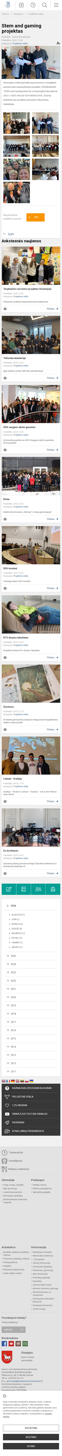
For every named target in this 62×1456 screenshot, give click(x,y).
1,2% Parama (19, 1105)
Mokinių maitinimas (18, 1169)
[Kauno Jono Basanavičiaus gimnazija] (7, 4)
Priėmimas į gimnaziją (43, 1270)
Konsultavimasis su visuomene (42, 1293)
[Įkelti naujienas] (21, 5)
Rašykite (8, 1329)
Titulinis (5, 14)
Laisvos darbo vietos (42, 1285)
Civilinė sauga (39, 1309)
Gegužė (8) (17, 929)
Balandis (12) (18, 933)
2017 (13, 1022)
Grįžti (11, 234)
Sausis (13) (17, 947)
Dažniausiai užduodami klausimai (32, 1088)
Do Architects (10, 850)
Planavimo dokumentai (13, 1270)
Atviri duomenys (40, 1274)
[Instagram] (18, 1343)
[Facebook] (4, 1343)
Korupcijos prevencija (42, 1305)
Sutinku (31, 1446)
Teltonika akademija (14, 358)
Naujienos (19, 14)
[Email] (25, 1343)
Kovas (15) (17, 938)
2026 (13, 905)
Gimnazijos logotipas (42, 1267)
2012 (13, 1063)
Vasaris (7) (17, 942)
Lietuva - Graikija (12, 778)
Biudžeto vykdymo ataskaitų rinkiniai (16, 1253)
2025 (13, 956)
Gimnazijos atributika (13, 1196)
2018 (13, 1013)
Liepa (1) (16, 919)
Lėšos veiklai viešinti (12, 1273)
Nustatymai (31, 1428)
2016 (13, 1030)
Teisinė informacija (41, 1263)
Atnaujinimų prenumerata (28, 1131)
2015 (13, 1038)
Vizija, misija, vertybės (13, 1185)
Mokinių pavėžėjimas (42, 1188)
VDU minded (10, 568)
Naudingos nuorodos (42, 1252)
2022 (13, 980)
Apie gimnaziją (10, 1188)
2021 (13, 989)
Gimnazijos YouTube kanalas (29, 1114)
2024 (13, 964)
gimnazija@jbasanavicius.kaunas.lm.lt (25, 1381)
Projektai (7, 1266)
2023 (13, 972)
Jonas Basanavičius (12, 1192)
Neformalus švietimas (43, 1256)
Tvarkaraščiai (15, 1152)
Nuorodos (37, 1281)
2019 (13, 1005)
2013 (13, 1055)
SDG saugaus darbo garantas (19, 427)
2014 (13, 1046)
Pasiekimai (18, 1122)
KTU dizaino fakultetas (15, 637)
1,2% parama (38, 1259)
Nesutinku (31, 1437)
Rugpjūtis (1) (18, 915)
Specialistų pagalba (41, 1192)
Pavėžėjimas (15, 1160)
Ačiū (33, 217)
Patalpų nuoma (39, 1185)
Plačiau (51, 308)
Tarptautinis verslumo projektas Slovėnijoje (27, 289)
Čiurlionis (8, 707)
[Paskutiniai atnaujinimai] (33, 5)
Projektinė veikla (35, 14)
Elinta (6, 499)
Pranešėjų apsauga (41, 1277)
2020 (13, 997)
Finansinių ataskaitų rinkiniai (16, 1259)
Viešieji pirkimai (10, 1262)
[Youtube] (11, 1343)
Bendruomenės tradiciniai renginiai (15, 1201)
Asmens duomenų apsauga (45, 1288)
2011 (13, 1071)
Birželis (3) (17, 924)
